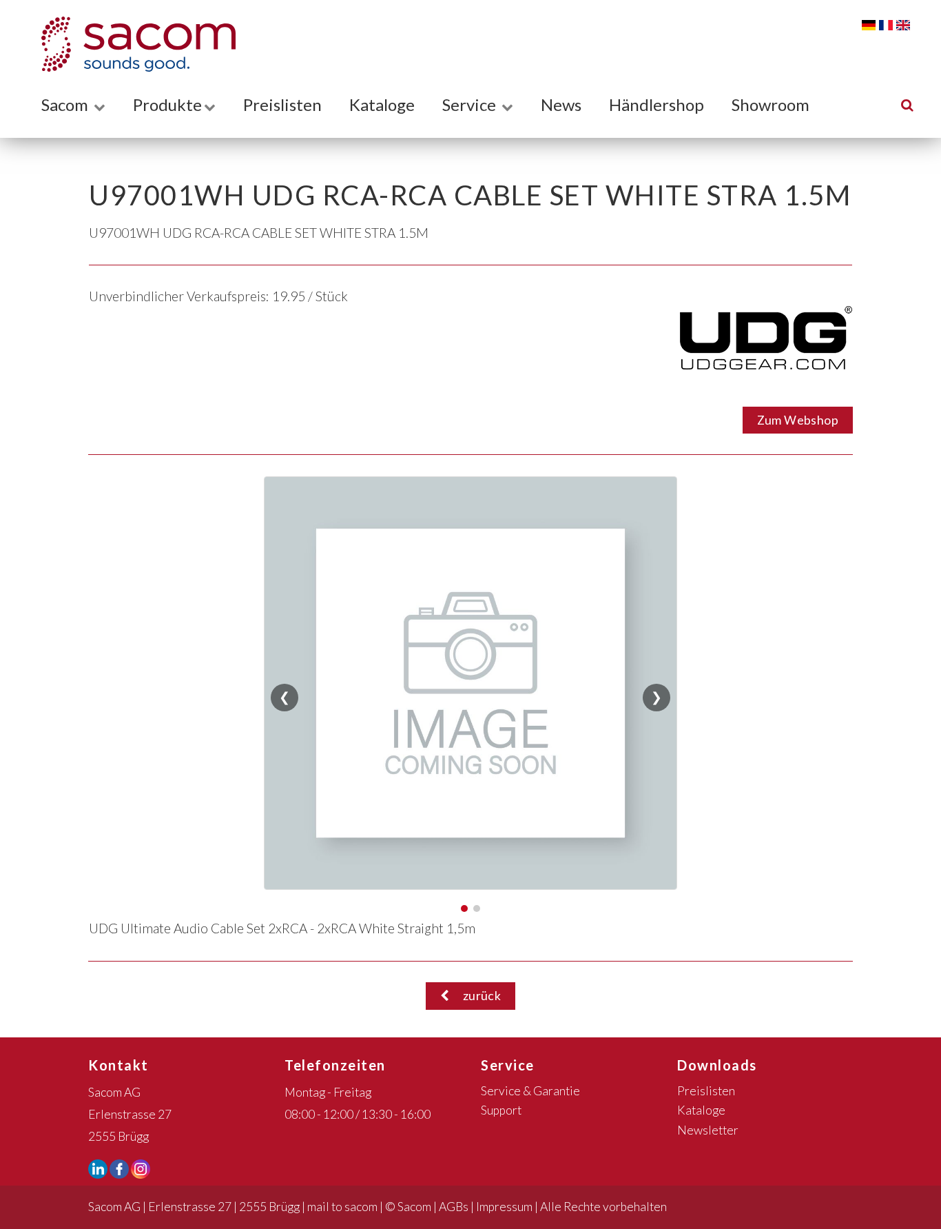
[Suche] (907, 104)
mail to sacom (342, 1206)
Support (501, 1110)
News (561, 104)
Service (470, 104)
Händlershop (656, 104)
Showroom (770, 104)
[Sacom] (132, 44)
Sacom (66, 104)
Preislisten (282, 104)
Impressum (504, 1206)
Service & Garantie (530, 1091)
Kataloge (382, 104)
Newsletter (707, 1130)
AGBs (453, 1206)
